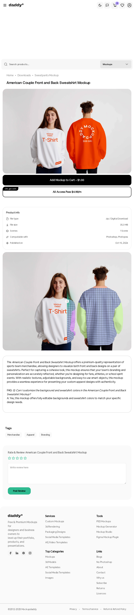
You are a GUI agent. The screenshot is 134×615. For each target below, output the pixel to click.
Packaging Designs (55, 531)
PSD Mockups (103, 521)
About (99, 567)
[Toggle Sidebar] (5, 5)
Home (10, 75)
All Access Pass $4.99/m (43, 191)
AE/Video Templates (56, 542)
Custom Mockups (54, 521)
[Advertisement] (67, 34)
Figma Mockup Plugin (107, 537)
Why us (100, 577)
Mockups (50, 556)
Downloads (24, 75)
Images (49, 577)
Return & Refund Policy (114, 609)
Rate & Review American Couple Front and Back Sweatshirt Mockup (47, 452)
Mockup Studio (104, 531)
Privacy (73, 609)
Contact (100, 572)
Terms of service (90, 609)
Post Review (19, 490)
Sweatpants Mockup (47, 75)
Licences (101, 593)
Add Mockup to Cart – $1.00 (67, 180)
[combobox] (115, 64)
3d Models (50, 562)
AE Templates (52, 567)
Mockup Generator (106, 526)
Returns (100, 588)
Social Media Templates (57, 537)
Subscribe (101, 583)
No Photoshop (104, 562)
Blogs (99, 556)
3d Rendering (52, 526)
